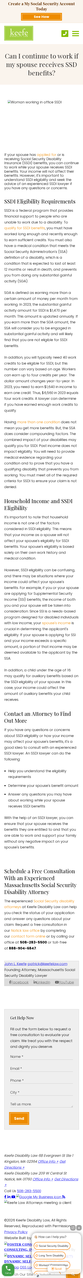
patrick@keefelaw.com (47, 963)
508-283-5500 (29, 1191)
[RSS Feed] (63, 1196)
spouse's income (56, 623)
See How (41, 16)
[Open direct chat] (73, 1227)
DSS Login (28, 1267)
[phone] (64, 33)
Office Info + (48, 1161)
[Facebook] (5, 1196)
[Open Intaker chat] (38, 1276)
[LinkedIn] (9, 1196)
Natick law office (25, 930)
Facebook (20, 982)
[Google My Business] (39, 1196)
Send (19, 1118)
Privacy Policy (16, 1231)
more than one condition (38, 422)
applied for (46, 154)
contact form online (28, 936)
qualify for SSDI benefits (24, 228)
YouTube (66, 982)
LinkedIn (43, 982)
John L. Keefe (15, 963)
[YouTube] (13, 1196)
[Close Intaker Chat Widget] (79, 1227)
